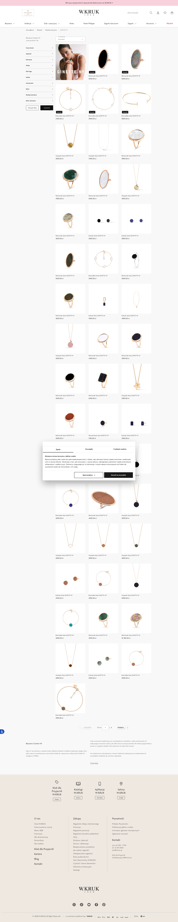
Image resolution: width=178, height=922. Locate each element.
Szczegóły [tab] (89, 449)
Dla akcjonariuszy (41, 837)
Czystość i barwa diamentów (84, 863)
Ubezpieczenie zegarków (83, 853)
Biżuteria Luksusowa (51, 30)
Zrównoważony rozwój (43, 827)
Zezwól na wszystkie (118, 475)
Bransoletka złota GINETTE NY (131, 116)
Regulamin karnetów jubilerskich (86, 834)
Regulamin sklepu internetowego (86, 824)
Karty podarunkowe (81, 857)
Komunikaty (39, 840)
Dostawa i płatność (80, 840)
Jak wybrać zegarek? (81, 850)
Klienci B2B (38, 830)
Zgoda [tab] (58, 449)
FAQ (75, 837)
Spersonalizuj (88, 475)
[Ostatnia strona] (127, 727)
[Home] (89, 13)
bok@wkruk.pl (117, 850)
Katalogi (76, 870)
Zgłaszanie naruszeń (120, 834)
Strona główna (30, 30)
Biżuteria (39, 30)
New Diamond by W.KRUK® (84, 860)
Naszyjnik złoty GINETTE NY (64, 156)
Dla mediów (39, 844)
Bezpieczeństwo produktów (84, 847)
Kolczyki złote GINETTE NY (97, 236)
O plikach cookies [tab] (119, 449)
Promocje (77, 827)
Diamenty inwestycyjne (82, 867)
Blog (36, 858)
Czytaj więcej (94, 763)
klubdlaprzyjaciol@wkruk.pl (122, 858)
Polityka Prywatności (120, 824)
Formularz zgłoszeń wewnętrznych (125, 830)
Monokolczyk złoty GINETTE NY (99, 435)
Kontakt (38, 863)
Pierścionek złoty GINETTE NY (98, 76)
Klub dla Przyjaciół (44, 848)
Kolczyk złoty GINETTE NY (97, 316)
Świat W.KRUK (40, 824)
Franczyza (38, 834)
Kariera (38, 853)
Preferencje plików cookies (122, 827)
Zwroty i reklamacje (81, 844)
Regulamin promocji (81, 830)
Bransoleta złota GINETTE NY (65, 116)
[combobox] (70, 39)
